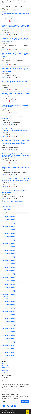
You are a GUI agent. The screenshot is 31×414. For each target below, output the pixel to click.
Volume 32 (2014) (10, 260)
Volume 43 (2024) (10, 223)
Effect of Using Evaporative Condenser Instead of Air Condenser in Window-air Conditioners (15, 129)
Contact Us (5, 371)
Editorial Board (6, 367)
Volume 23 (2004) (10, 291)
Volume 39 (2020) (10, 236)
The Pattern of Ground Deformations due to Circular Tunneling (15, 82)
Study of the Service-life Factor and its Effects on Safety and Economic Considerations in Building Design (15, 70)
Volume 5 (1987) (9, 355)
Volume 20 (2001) (10, 304)
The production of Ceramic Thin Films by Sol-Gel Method (15, 167)
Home (4, 364)
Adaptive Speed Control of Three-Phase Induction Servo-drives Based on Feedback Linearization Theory (15, 26)
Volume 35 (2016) (10, 250)
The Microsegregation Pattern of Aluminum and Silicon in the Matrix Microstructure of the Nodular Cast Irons (15, 155)
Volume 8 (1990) (9, 345)
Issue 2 (7, 296)
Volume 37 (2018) (10, 243)
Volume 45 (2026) (10, 216)
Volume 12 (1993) (10, 332)
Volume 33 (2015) (10, 257)
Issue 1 (7, 298)
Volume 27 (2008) (10, 277)
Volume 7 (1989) (9, 349)
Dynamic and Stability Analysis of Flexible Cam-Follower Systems (15, 105)
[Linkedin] (11, 406)
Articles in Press (7, 206)
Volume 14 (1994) (10, 325)
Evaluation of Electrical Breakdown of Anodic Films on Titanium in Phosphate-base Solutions (15, 179)
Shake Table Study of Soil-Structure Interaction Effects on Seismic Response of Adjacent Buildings (15, 55)
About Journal (6, 365)
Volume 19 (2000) (10, 308)
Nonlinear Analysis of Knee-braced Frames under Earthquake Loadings (15, 94)
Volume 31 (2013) (10, 264)
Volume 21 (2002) (10, 301)
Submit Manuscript (7, 369)
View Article (5, 21)
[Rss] (15, 406)
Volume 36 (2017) (10, 247)
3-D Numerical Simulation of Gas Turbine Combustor (15, 117)
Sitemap (4, 372)
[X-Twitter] (8, 406)
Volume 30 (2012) (10, 267)
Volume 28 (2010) (10, 274)
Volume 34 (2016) (10, 253)
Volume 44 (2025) (10, 219)
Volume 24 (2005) (10, 287)
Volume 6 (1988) (9, 352)
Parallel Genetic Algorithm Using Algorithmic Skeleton (15, 14)
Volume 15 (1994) (10, 321)
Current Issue (6, 209)
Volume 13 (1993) (10, 328)
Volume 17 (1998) (10, 315)
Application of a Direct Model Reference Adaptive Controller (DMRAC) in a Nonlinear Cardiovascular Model (15, 40)
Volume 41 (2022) (10, 230)
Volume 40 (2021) (10, 233)
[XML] (5, 8)
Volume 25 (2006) (10, 284)
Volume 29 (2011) (10, 270)
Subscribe (25, 401)
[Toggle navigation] (15, 3)
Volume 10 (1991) (10, 342)
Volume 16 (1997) (10, 318)
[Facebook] (4, 406)
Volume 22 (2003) (10, 294)
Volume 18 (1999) (10, 311)
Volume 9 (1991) (9, 338)
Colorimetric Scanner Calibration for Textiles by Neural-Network (15, 191)
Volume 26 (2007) (10, 281)
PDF (14, 21)
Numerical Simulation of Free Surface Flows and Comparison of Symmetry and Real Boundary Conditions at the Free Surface (15, 142)
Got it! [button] (27, 411)
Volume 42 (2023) (10, 226)
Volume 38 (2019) (10, 240)
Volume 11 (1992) (10, 335)
